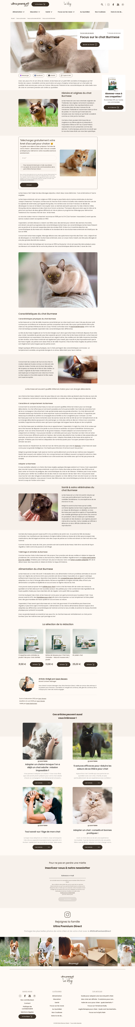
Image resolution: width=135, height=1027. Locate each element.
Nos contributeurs (27, 1000)
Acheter (35, 664)
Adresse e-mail (67, 875)
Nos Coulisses (100, 12)
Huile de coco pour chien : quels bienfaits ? (97, 1002)
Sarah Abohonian (31, 703)
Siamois (78, 446)
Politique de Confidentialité (27, 180)
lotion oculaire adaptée (79, 560)
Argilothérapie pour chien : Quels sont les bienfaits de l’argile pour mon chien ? (97, 1009)
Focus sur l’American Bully (97, 1006)
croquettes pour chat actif (71, 578)
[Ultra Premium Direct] (20, 4)
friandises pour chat (44, 597)
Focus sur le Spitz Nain (97, 1012)
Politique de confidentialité (27, 1008)
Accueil (13, 18)
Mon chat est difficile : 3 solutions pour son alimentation (97, 999)
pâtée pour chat (49, 587)
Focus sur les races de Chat (34, 18)
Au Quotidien (85, 12)
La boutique (39, 4)
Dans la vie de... (116, 12)
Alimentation (17, 12)
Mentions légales (27, 1012)
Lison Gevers (42, 698)
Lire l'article (38, 783)
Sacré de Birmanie (77, 327)
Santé (48, 12)
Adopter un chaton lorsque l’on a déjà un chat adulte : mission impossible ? (42, 767)
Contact (27, 1003)
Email (24, 158)
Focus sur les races (65, 12)
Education (34, 12)
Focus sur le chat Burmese (49, 18)
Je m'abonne (112, 107)
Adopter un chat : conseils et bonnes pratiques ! (92, 832)
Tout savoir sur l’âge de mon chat (42, 831)
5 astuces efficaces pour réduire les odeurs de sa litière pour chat (92, 767)
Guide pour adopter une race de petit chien (97, 996)
